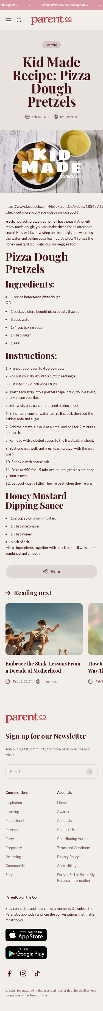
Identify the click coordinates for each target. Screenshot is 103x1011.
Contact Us (66, 829)
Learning (51, 45)
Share (55, 571)
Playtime (12, 829)
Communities (15, 865)
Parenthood (14, 820)
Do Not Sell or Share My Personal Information (76, 877)
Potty (9, 838)
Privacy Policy (68, 856)
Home (62, 802)
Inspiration (13, 802)
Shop (9, 874)
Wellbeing (13, 856)
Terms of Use (39, 995)
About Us (64, 820)
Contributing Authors (73, 838)
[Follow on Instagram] (23, 973)
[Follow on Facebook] (9, 973)
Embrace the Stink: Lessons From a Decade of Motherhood (42, 667)
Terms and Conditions (74, 847)
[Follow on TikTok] (37, 973)
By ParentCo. (69, 117)
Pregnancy (13, 847)
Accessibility (67, 865)
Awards (63, 811)
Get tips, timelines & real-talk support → (62, 5)
